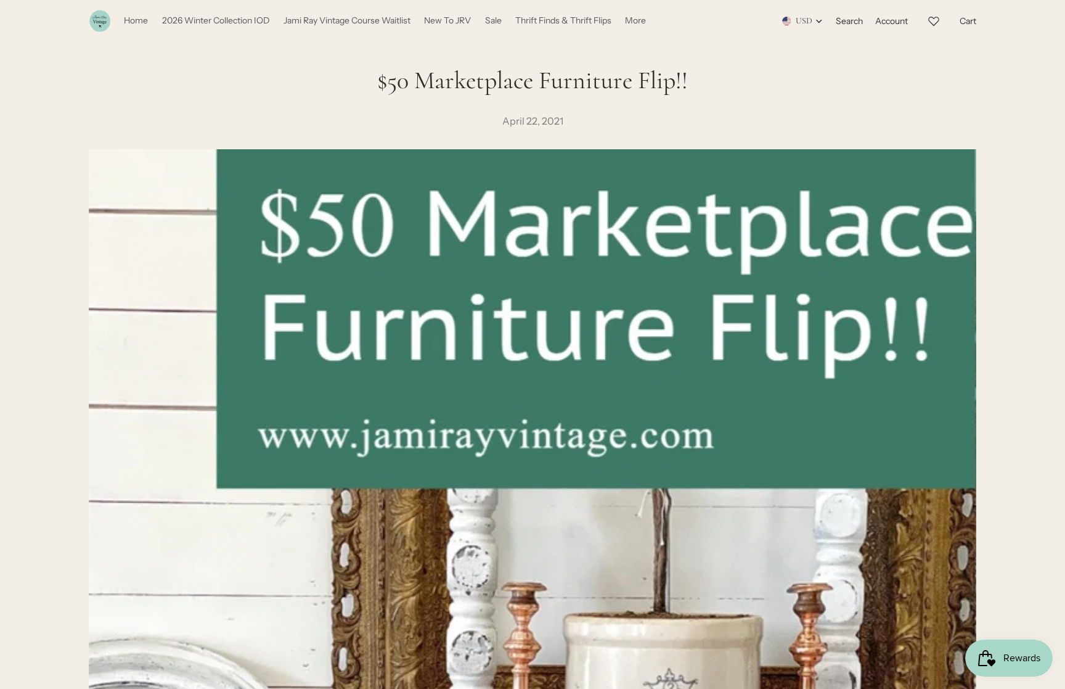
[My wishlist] (933, 19)
